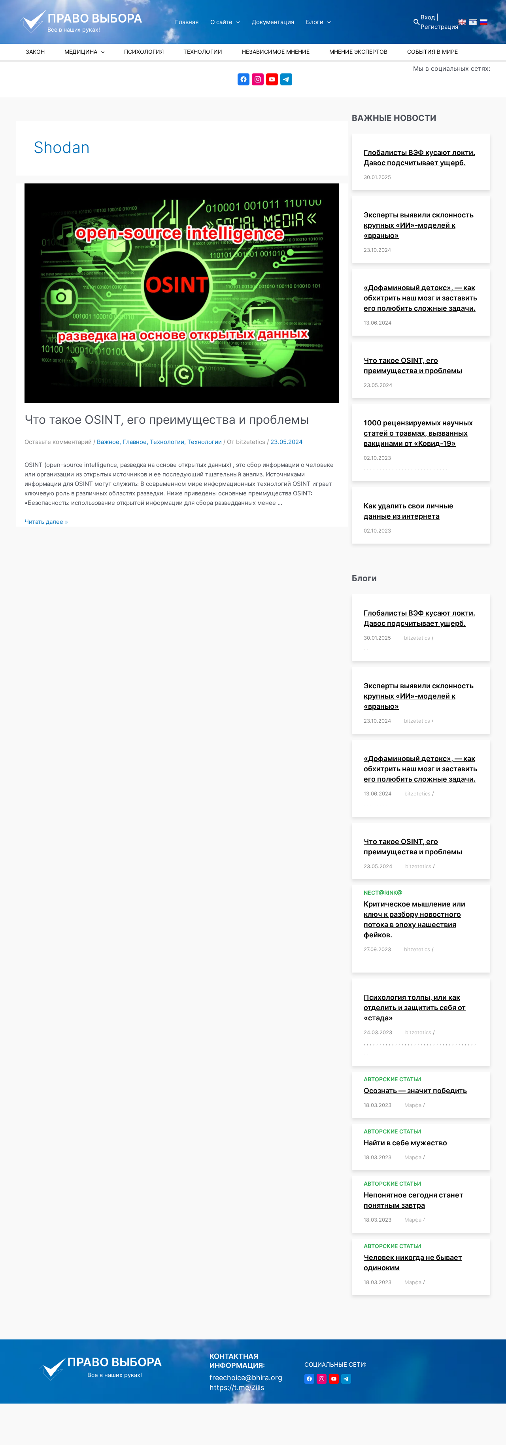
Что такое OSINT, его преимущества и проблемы (167, 419)
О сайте (221, 22)
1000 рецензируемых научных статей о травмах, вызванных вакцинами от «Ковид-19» (418, 433)
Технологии (167, 442)
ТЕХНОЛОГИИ (202, 51)
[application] (236, 22)
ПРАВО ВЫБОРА (94, 18)
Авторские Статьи (392, 1079)
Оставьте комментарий (58, 442)
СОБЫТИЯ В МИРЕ (432, 51)
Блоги (314, 22)
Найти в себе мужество (405, 1143)
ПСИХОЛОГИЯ (144, 51)
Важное (108, 442)
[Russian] (483, 22)
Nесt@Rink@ (383, 892)
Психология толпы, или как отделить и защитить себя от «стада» (415, 1007)
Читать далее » (46, 521)
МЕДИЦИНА (80, 51)
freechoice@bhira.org (246, 1377)
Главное (135, 442)
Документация (273, 22)
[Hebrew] (473, 22)
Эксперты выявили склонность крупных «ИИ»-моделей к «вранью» (419, 225)
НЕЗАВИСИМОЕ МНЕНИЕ (276, 51)
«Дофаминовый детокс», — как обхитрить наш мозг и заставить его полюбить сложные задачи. (420, 297)
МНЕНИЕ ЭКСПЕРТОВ (358, 51)
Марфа (412, 1105)
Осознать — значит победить (415, 1090)
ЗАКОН (35, 51)
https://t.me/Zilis (237, 1387)
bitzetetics (417, 638)
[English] (462, 22)
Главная (186, 22)
